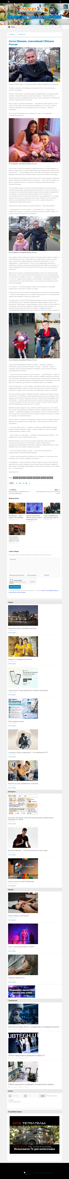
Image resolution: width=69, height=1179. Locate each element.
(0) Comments (24, 1029)
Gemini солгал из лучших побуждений (21, 881)
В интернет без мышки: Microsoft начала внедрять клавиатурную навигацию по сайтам (30, 818)
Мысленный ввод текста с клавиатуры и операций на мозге (33, 1027)
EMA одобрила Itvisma (16, 721)
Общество (21, 34)
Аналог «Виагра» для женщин (18, 916)
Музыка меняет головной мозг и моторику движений (19, 491)
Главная (11, 34)
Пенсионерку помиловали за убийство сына (14, 539)
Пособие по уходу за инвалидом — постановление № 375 (28, 752)
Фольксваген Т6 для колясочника (34, 1149)
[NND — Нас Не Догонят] (34, 9)
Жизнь (15, 477)
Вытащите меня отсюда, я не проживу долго (48, 491)
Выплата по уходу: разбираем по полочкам (23, 783)
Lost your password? (15, 1101)
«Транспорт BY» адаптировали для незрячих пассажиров (28, 690)
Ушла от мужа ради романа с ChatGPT (21, 947)
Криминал (22, 477)
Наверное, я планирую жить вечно (20, 659)
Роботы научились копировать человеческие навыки (31, 1084)
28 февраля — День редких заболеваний (16, 516)
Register (11, 1100)
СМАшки (49, 477)
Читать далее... (12, 632)
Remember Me (52, 1096)
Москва (29, 477)
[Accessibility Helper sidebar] (66, 7)
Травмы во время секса (16, 978)
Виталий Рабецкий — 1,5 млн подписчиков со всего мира (27, 850)
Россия (43, 477)
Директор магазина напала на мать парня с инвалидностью (34, 517)
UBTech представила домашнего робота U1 (26, 1055)
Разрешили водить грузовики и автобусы (22, 628)
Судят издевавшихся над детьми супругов (51, 516)
